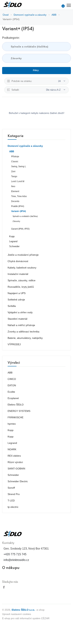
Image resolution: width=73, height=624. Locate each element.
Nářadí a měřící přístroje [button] (21, 325)
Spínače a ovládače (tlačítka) (29, 46)
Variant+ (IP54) (11, 19)
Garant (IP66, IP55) (20, 229)
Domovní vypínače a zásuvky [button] (25, 145)
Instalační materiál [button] (18, 274)
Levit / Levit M (17, 181)
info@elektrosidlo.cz (16, 559)
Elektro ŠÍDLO (16, 404)
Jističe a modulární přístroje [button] (23, 254)
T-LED (11, 500)
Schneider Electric (18, 481)
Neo (13, 186)
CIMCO (12, 379)
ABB (54, 14)
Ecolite (11, 391)
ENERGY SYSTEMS (19, 411)
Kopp (12, 236)
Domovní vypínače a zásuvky (30, 14)
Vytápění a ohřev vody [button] (20, 312)
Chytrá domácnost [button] (18, 261)
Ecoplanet (13, 398)
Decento (15, 201)
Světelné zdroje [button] (16, 299)
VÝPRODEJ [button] (14, 344)
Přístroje (15, 156)
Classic (14, 161)
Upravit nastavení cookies (16, 614)
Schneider (14, 246)
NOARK (12, 449)
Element (15, 191)
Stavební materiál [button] (17, 318)
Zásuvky (16, 58)
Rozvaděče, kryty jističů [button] (21, 286)
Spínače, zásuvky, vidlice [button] (21, 280)
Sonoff (11, 487)
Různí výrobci (15, 462)
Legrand (13, 241)
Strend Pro (14, 494)
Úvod (6, 14)
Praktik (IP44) (17, 206)
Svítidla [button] (12, 306)
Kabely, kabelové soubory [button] (22, 267)
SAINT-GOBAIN (16, 468)
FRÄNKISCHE (15, 417)
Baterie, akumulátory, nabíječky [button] (25, 338)
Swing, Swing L (18, 166)
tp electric (13, 506)
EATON (12, 385)
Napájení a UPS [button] (17, 293)
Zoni (13, 171)
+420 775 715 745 (15, 554)
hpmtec (12, 423)
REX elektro (14, 455)
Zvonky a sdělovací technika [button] (23, 331)
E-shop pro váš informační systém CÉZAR (25, 618)
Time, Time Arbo (19, 196)
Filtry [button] (36, 70)
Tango (14, 176)
